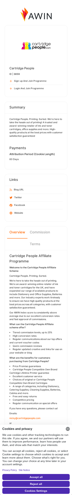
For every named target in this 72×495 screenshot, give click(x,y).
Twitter (18, 197)
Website (18, 212)
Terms (35, 244)
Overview (17, 232)
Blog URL (19, 189)
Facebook (19, 205)
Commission (40, 232)
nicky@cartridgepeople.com (25, 418)
